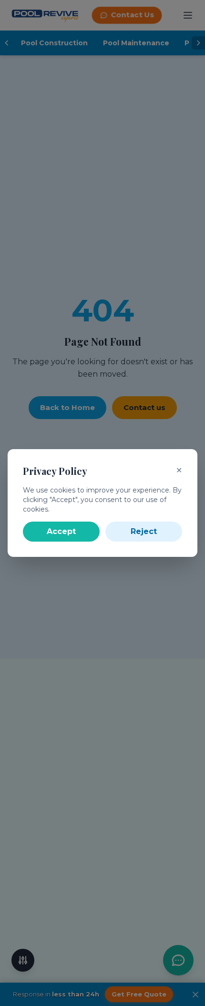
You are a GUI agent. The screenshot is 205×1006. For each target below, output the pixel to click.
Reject (144, 531)
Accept (61, 531)
